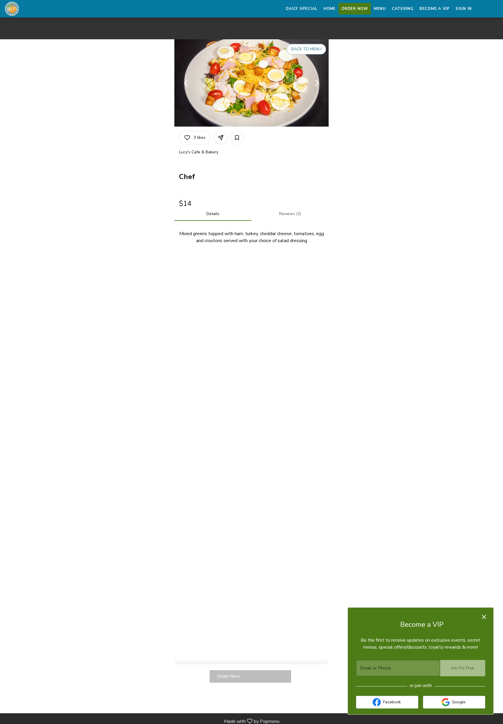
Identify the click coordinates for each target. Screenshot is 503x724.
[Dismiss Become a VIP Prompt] (484, 617)
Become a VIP (434, 8)
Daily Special (302, 8)
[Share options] (220, 137)
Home (329, 8)
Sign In (464, 8)
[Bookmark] (237, 137)
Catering (403, 8)
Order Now (354, 8)
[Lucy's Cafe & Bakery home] (31, 8)
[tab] (213, 214)
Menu (380, 8)
